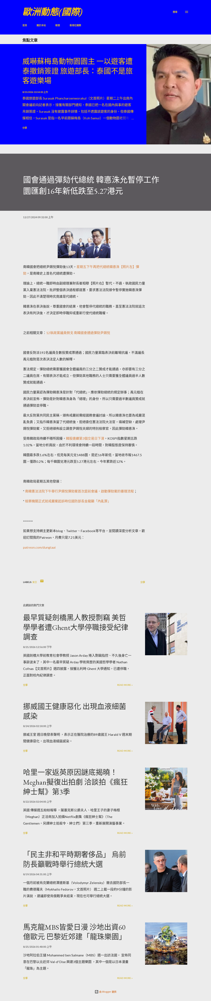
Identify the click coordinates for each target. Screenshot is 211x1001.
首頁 (24, 25)
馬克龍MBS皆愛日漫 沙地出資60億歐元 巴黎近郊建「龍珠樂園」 (74, 932)
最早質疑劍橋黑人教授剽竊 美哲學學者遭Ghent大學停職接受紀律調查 (75, 627)
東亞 (34, 582)
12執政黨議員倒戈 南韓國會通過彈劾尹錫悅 (78, 333)
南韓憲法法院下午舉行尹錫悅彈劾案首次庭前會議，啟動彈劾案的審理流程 (79, 491)
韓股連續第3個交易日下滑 (85, 438)
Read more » (125, 684)
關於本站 (41, 25)
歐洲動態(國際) (52, 12)
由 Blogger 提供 (107, 991)
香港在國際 (75, 25)
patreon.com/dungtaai (39, 547)
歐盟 (57, 25)
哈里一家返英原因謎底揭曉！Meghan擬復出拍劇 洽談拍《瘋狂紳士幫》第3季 (75, 782)
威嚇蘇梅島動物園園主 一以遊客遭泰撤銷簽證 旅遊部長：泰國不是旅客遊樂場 (77, 71)
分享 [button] (24, 127)
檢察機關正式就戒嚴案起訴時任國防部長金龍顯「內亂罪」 (67, 501)
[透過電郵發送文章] (42, 582)
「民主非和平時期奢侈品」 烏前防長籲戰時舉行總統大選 (74, 859)
